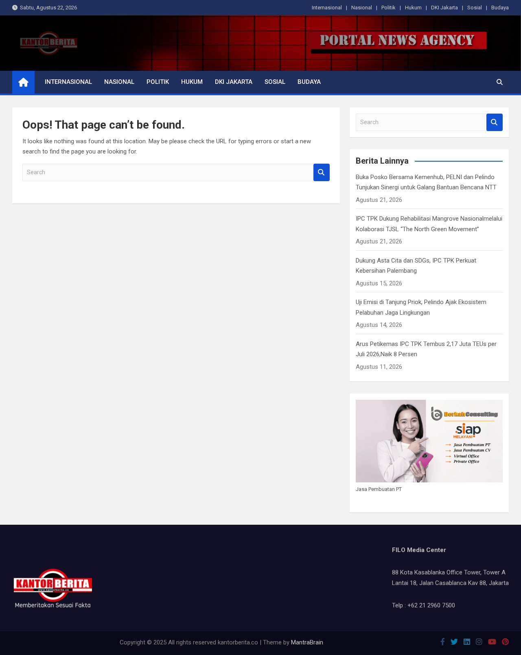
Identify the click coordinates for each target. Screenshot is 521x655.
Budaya (500, 7)
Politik (388, 7)
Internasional (327, 7)
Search (321, 172)
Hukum (413, 7)
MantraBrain (307, 642)
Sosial (474, 7)
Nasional (361, 7)
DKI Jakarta (444, 7)
